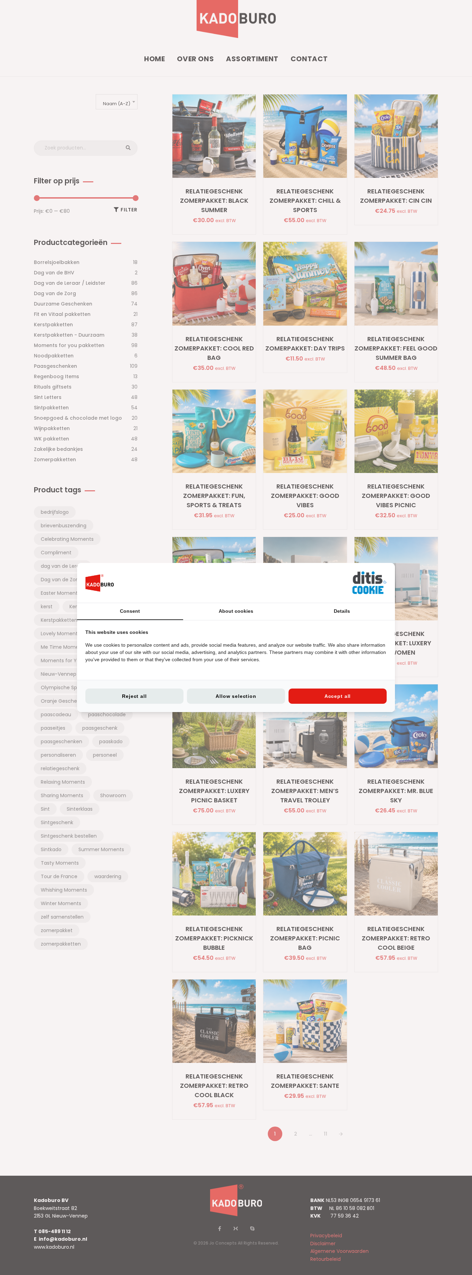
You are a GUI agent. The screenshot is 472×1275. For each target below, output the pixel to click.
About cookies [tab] (236, 611)
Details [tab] (342, 611)
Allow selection (236, 696)
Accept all (337, 696)
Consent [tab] (130, 611)
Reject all (134, 696)
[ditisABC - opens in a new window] (369, 582)
